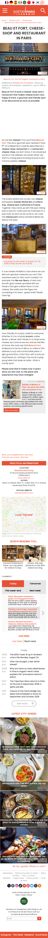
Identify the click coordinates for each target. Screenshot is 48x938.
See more (22, 703)
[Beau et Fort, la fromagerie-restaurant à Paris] (24, 59)
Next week (35, 590)
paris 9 (10, 533)
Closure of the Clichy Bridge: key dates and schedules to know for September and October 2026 (25, 694)
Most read (30, 641)
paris (22, 536)
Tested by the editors (22, 533)
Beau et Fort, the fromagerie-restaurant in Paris (24, 79)
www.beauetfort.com (24, 493)
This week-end (13, 590)
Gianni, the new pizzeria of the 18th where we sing (35, 565)
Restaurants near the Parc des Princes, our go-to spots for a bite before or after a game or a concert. (24, 858)
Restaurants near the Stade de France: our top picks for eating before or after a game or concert (24, 822)
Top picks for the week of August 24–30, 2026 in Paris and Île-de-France (22, 262)
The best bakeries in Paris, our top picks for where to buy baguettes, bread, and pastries (13, 565)
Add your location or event (26, 873)
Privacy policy (32, 878)
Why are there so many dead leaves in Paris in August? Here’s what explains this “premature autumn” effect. (27, 673)
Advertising (7, 873)
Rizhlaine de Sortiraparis (23, 83)
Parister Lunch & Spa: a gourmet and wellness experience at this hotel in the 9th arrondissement (22, 611)
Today (13, 583)
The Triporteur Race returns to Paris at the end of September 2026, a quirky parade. (27, 684)
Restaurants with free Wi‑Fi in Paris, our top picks (24, 784)
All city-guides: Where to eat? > (30, 866)
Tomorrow (35, 583)
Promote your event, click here (15, 457)
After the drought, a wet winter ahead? (25, 663)
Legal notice (18, 878)
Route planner (24, 478)
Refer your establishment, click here (17, 455)
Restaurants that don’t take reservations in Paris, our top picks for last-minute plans (24, 748)
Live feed (17, 641)
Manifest (7, 878)
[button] (3, 59)
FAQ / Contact (28, 875)
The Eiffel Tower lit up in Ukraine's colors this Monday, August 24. (26, 656)
